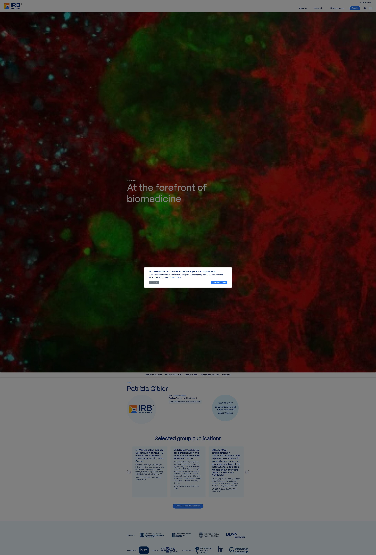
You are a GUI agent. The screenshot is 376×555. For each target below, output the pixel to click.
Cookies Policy (175, 277)
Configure (153, 282)
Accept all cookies (219, 282)
